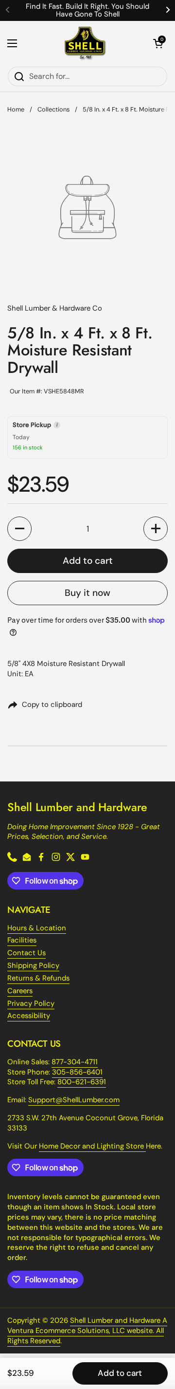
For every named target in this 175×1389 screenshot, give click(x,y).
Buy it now (87, 593)
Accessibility (28, 1015)
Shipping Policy (33, 965)
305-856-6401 (77, 1072)
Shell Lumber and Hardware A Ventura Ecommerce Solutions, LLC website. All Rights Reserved (87, 1330)
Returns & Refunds (38, 978)
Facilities (21, 940)
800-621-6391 (81, 1082)
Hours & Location (36, 928)
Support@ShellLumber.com (74, 1100)
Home (15, 109)
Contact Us (26, 953)
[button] (158, 43)
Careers (20, 991)
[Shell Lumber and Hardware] (85, 43)
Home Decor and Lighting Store (92, 1146)
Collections (53, 109)
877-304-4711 (75, 1062)
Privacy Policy (30, 1003)
